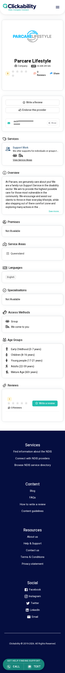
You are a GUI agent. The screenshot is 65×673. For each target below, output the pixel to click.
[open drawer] (57, 7)
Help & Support (32, 543)
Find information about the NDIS (32, 452)
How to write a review (33, 504)
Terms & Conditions (32, 557)
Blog (32, 491)
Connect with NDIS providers (32, 458)
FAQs (32, 497)
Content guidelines (32, 511)
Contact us (32, 550)
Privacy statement (32, 564)
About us (32, 537)
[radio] (13, 71)
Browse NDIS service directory (32, 465)
